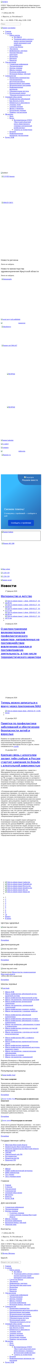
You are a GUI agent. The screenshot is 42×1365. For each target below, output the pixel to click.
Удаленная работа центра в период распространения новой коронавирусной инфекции (23, 42)
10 (6, 914)
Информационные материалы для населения (18, 134)
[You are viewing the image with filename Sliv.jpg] (16, 890)
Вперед (8, 916)
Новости (8, 1196)
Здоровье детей (15, 105)
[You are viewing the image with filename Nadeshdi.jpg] (18, 884)
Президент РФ (10, 1160)
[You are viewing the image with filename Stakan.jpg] (17, 892)
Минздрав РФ (10, 1150)
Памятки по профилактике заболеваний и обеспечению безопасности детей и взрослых (20, 729)
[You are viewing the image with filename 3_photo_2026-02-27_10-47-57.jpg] (23, 610)
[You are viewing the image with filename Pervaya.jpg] (18, 886)
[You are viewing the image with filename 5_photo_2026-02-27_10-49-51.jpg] (23, 618)
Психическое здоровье (17, 110)
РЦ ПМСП (18, 37)
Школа (9, 992)
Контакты (13, 58)
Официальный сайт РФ (13, 1154)
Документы (13, 49)
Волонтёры (13, 56)
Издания (12, 131)
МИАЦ (8, 1169)
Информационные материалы (16, 88)
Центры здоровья (15, 68)
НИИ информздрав (12, 1172)
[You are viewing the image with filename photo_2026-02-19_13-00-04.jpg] (23, 713)
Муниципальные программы (20, 85)
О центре (8, 33)
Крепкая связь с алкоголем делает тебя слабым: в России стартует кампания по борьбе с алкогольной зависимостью (20, 760)
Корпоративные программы (19, 83)
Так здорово (9, 1174)
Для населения (10, 62)
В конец (8, 918)
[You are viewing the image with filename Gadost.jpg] (17, 882)
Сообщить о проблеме (21, 523)
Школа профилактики (21, 998)
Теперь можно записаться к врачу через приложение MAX (21, 704)
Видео (11, 118)
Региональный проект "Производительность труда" (20, 94)
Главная (8, 31)
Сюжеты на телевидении (23, 130)
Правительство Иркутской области (18, 1147)
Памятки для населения (18, 112)
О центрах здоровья (16, 1213)
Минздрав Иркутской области (16, 1145)
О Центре (8, 1187)
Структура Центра (16, 47)
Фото (11, 116)
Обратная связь (10, 1224)
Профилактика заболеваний (19, 99)
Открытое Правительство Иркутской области (22, 1149)
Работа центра (14, 35)
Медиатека (9, 114)
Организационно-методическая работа (17, 80)
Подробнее (5, 940)
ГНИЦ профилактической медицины (19, 1171)
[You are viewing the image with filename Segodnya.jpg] (18, 888)
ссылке (16, 746)
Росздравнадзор (11, 1156)
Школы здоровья (15, 70)
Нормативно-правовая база (19, 78)
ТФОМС (8, 1152)
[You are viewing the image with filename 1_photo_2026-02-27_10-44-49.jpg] (23, 603)
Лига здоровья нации (13, 1176)
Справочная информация (18, 64)
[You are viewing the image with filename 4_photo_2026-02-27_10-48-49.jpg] (23, 614)
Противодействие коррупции (16, 53)
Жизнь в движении (16, 108)
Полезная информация (17, 72)
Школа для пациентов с (22, 999)
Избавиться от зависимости (19, 103)
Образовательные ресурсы (19, 91)
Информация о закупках (18, 51)
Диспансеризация (16, 66)
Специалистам (10, 76)
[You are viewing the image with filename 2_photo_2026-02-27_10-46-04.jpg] (23, 607)
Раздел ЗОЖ (9, 137)
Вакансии (13, 60)
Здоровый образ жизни (13, 97)
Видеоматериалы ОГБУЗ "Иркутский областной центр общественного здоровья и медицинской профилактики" (23, 124)
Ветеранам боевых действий (19, 74)
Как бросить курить (16, 101)
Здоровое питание (16, 106)
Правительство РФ (12, 1158)
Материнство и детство (16, 596)
